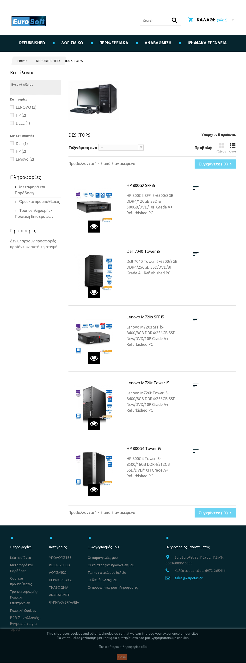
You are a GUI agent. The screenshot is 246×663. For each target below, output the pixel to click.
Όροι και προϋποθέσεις (39, 201)
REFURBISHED (32, 43)
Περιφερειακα (113, 43)
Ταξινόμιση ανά (82, 147)
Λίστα (232, 151)
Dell (22, 143)
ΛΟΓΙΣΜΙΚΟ (58, 573)
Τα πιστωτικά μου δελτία (107, 573)
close (122, 657)
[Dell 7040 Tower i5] (93, 272)
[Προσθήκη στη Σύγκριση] (195, 188)
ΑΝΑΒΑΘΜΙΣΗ (158, 43)
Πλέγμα (221, 151)
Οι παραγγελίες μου (103, 558)
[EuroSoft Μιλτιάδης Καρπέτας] (29, 21)
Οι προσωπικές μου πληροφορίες (113, 587)
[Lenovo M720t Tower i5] (93, 404)
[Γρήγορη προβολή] (94, 227)
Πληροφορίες (25, 177)
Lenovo (25, 159)
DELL (23, 123)
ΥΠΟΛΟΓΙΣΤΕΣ (60, 558)
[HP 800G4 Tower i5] (93, 469)
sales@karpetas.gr (189, 578)
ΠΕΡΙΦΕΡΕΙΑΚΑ (60, 580)
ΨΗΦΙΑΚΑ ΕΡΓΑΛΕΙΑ (207, 43)
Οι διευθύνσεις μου (102, 580)
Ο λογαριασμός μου (103, 547)
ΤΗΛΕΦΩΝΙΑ (58, 587)
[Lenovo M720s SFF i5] (93, 338)
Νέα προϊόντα (20, 558)
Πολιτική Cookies (23, 610)
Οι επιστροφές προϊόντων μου (111, 565)
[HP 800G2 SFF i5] (93, 206)
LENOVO (26, 107)
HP (21, 115)
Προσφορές (23, 230)
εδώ (144, 647)
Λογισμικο (72, 43)
